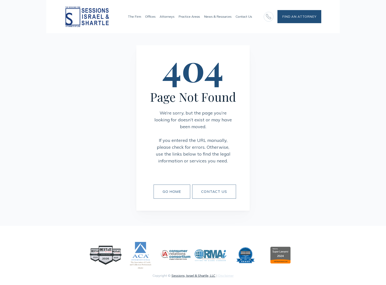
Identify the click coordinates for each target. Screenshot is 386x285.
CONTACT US (214, 191)
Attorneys (167, 16)
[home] (87, 17)
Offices (150, 16)
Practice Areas (189, 16)
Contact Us (244, 16)
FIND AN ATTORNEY (299, 16)
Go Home (172, 191)
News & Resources (218, 16)
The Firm (134, 16)
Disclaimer (226, 276)
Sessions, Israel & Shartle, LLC (193, 276)
